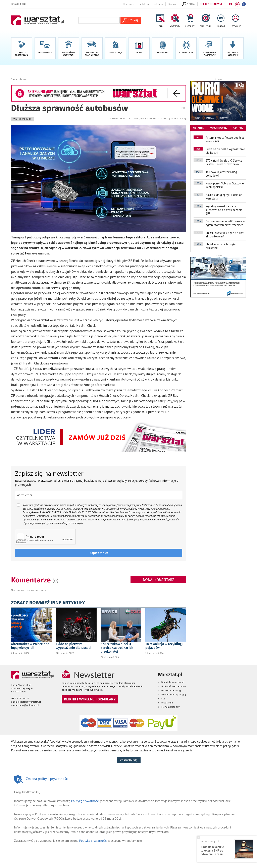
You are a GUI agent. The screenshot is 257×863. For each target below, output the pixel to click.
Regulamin (167, 702)
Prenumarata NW (170, 706)
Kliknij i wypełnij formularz (90, 699)
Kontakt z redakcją (171, 690)
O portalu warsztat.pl (172, 682)
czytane (238, 127)
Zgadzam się (130, 760)
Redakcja (144, 4)
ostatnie (198, 127)
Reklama (158, 4)
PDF (184, 108)
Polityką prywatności (93, 841)
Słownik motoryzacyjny (173, 694)
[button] (233, 48)
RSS (163, 698)
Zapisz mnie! (99, 553)
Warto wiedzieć (22, 118)
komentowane (218, 127)
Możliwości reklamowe (173, 686)
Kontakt (172, 4)
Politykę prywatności (85, 801)
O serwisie (128, 4)
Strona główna (19, 78)
